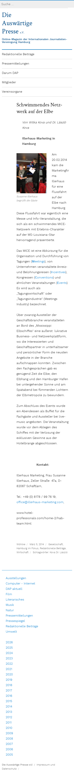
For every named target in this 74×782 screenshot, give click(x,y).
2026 (9, 642)
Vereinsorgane (12, 92)
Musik (10, 605)
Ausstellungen (16, 578)
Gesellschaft (55, 544)
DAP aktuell (14, 589)
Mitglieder (9, 82)
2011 (9, 723)
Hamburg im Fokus (28, 548)
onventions (44, 278)
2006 (9, 749)
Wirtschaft (22, 552)
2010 (9, 728)
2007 (9, 744)
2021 (9, 669)
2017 (9, 691)
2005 (9, 755)
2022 (9, 664)
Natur (10, 610)
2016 (9, 696)
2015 (9, 701)
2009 (9, 733)
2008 (9, 739)
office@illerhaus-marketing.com (40, 502)
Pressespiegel (15, 621)
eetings (38, 262)
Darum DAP (10, 73)
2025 (9, 648)
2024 (9, 653)
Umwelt (11, 632)
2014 (9, 707)
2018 (9, 685)
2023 (9, 659)
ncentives (58, 272)
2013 (9, 712)
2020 (9, 675)
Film (9, 594)
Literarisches (15, 600)
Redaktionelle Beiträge (18, 54)
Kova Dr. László (59, 552)
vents (62, 283)
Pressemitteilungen (15, 64)
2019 (9, 680)
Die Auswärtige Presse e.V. (17, 765)
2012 (9, 717)
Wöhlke (21, 544)
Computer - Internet (20, 584)
